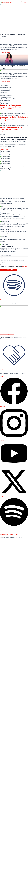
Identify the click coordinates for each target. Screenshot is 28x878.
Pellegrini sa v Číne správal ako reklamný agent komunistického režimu (11, 129)
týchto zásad (24, 266)
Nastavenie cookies (14, 534)
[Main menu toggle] (25, 2)
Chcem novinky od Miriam (8, 270)
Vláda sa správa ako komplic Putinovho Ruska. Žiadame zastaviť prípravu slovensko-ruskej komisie (14, 119)
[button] (21, 2)
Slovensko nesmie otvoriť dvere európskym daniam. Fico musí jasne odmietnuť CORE (12, 107)
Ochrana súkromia (4, 534)
